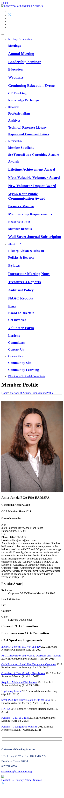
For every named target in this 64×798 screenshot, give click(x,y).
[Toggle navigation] (2, 34)
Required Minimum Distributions (19, 682)
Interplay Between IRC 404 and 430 (21, 646)
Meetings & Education (20, 39)
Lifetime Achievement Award (31, 169)
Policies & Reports (21, 257)
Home (4, 392)
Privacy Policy (23, 780)
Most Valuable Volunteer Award (34, 177)
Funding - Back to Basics (15, 717)
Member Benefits (20, 228)
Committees (16, 342)
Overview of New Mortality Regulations (23, 673)
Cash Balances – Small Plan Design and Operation (28, 664)
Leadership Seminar (24, 62)
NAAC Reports (20, 298)
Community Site (19, 363)
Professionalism (19, 113)
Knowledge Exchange (23, 100)
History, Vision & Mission (26, 251)
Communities (15, 356)
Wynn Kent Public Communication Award (26, 196)
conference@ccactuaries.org (16, 771)
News (12, 306)
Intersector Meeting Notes (29, 273)
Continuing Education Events (31, 85)
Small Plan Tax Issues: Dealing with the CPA (25, 699)
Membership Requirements (30, 214)
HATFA (5, 708)
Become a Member (21, 206)
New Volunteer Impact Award (32, 186)
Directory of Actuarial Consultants (26, 376)
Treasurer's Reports (24, 282)
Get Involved (17, 320)
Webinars (16, 77)
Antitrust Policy (21, 290)
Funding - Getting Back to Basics (19, 726)
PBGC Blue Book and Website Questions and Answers (31, 655)
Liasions (14, 335)
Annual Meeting (21, 53)
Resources (13, 107)
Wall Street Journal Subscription (34, 236)
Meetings (14, 45)
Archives (14, 120)
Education (15, 69)
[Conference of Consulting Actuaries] (22, 5)
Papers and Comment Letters (28, 134)
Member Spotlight (21, 147)
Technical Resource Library (27, 127)
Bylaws (14, 265)
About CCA (15, 244)
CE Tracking (17, 93)
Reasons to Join (19, 221)
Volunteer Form (21, 328)
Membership (15, 140)
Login (4, 2)
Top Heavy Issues (11, 691)
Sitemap (37, 780)
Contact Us (16, 349)
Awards (13, 161)
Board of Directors (21, 313)
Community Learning (23, 370)
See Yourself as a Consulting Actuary (34, 154)
